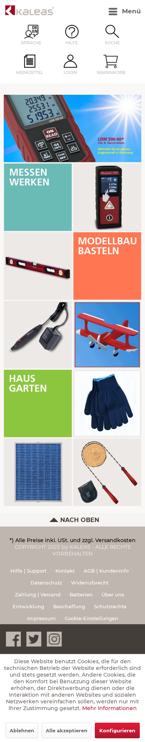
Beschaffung (69, 606)
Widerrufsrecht (90, 583)
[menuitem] (109, 11)
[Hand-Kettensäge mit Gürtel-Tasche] (107, 472)
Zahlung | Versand (38, 594)
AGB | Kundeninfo (106, 571)
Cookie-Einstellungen (91, 618)
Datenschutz (46, 583)
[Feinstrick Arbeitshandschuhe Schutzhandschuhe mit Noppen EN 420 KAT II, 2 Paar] (107, 403)
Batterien (81, 594)
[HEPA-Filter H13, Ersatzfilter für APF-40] (38, 472)
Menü (131, 11)
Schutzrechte (110, 606)
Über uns (113, 594)
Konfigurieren (117, 730)
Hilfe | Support (28, 571)
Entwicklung (28, 606)
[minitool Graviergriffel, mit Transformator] (38, 334)
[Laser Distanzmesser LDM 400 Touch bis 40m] (107, 197)
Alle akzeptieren (66, 730)
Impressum (41, 618)
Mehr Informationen (109, 708)
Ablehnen (22, 730)
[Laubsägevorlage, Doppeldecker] (107, 334)
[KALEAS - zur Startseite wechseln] (30, 10)
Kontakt (65, 571)
